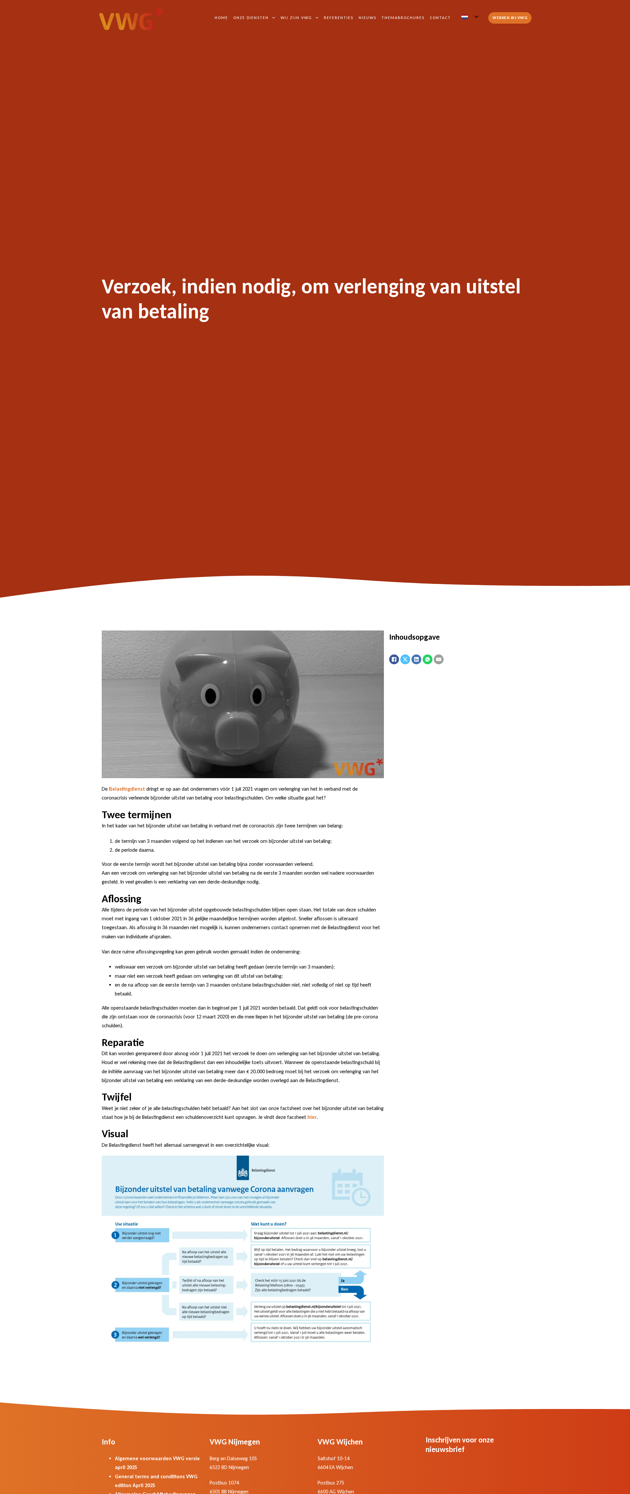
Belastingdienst (127, 789)
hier (312, 1117)
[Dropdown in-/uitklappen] (273, 17)
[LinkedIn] (416, 659)
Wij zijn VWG (296, 17)
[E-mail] (439, 659)
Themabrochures (403, 17)
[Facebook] (394, 659)
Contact (440, 17)
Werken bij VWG (510, 17)
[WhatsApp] (427, 659)
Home (221, 17)
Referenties (338, 17)
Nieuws (367, 17)
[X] (405, 659)
